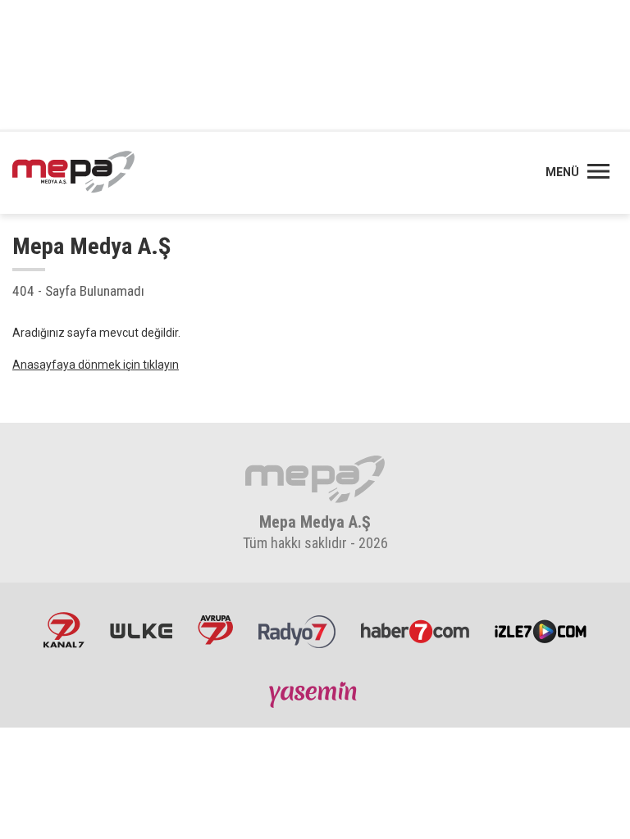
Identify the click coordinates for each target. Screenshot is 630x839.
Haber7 (415, 630)
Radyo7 (297, 630)
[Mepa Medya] (73, 172)
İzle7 (541, 630)
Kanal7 (63, 630)
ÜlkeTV (141, 630)
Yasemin (315, 694)
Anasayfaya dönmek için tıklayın (95, 364)
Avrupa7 (215, 630)
